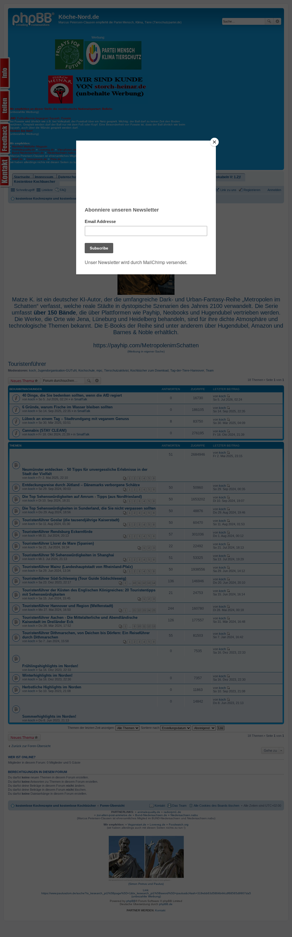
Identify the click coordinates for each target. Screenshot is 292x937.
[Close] (214, 142)
